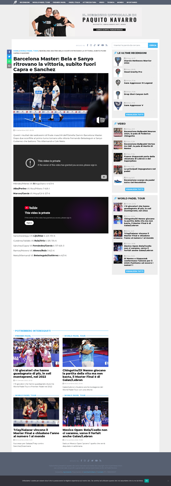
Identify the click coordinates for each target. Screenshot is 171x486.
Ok (147, 481)
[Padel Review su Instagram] (91, 45)
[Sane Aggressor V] (118, 106)
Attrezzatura (89, 2)
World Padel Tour (41, 2)
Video (101, 2)
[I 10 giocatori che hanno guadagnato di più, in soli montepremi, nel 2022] (36, 352)
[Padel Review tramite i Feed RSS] (106, 45)
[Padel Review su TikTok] (95, 45)
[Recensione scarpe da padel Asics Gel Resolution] (118, 181)
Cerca (152, 45)
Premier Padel (59, 2)
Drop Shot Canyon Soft (136, 94)
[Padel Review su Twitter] (98, 45)
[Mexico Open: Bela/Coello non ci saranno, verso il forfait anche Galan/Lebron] (85, 411)
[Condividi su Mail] (9, 66)
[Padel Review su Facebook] (87, 45)
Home (15, 51)
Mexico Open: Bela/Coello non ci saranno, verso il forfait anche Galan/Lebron (85, 433)
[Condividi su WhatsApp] (9, 61)
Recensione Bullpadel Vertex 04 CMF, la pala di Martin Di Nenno (139, 146)
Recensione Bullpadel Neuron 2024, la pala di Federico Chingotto (140, 133)
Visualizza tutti (134, 115)
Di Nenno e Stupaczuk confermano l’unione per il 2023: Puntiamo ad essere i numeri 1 (138, 261)
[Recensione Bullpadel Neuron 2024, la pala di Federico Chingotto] (118, 132)
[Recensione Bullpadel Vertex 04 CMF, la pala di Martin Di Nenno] (118, 144)
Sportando (132, 2)
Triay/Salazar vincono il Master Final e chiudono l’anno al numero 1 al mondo (36, 433)
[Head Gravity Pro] (118, 72)
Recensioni (25, 2)
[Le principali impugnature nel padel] (118, 169)
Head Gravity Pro (133, 72)
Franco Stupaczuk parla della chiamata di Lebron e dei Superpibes (139, 158)
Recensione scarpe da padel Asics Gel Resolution (139, 181)
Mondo (120, 2)
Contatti (100, 472)
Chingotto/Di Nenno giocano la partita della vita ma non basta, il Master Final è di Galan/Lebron (84, 375)
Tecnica (110, 2)
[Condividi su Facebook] (9, 52)
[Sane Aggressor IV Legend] (118, 84)
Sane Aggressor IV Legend (138, 83)
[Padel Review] (15, 2)
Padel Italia (74, 2)
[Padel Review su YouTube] (102, 45)
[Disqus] (60, 290)
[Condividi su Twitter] (9, 56)
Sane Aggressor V (133, 105)
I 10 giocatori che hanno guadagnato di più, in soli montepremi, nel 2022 (32, 373)
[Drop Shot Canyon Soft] (118, 95)
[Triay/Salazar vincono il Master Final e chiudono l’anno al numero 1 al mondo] (36, 411)
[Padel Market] (85, 22)
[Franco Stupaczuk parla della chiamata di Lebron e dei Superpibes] (118, 157)
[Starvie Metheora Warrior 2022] (118, 61)
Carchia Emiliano (89, 472)
